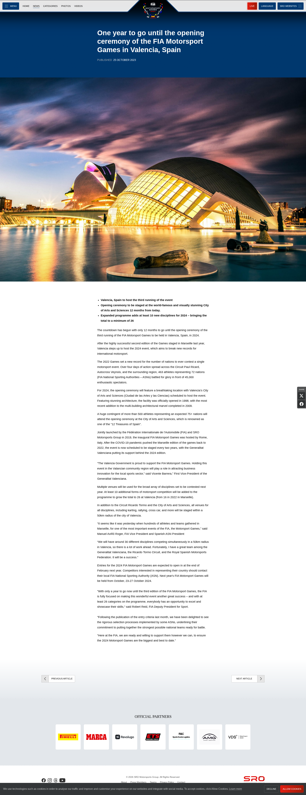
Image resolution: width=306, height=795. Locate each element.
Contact (181, 782)
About (124, 782)
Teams (153, 782)
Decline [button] (271, 789)
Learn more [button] (235, 789)
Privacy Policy (167, 782)
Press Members (138, 782)
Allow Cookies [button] (292, 789)
